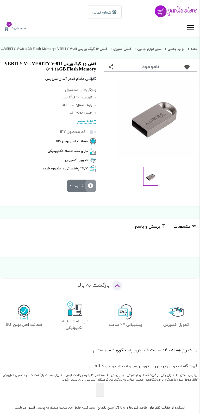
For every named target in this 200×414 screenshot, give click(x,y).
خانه (194, 49)
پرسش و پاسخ (147, 226)
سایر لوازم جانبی (149, 49)
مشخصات (182, 226)
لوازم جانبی (176, 49)
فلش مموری (122, 49)
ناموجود (76, 186)
